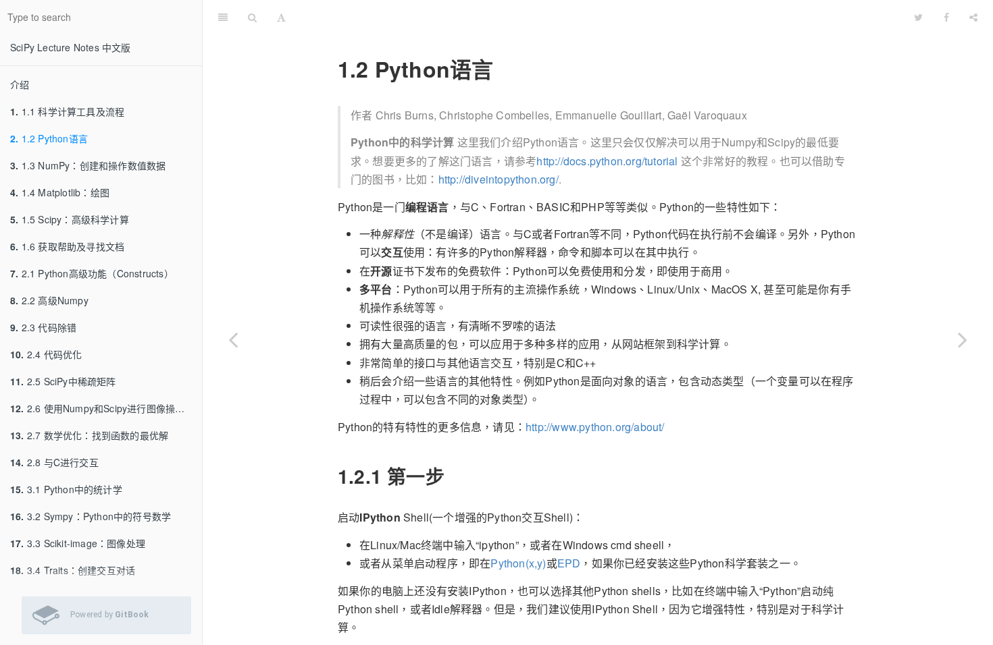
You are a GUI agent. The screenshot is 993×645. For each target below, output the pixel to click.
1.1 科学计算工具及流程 (67, 111)
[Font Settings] (281, 17)
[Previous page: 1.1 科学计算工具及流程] (233, 339)
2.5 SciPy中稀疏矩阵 (63, 381)
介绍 (19, 84)
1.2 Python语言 (49, 138)
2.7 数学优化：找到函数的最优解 (89, 435)
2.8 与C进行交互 (54, 462)
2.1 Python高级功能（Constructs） (92, 273)
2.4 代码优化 (46, 354)
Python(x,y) (518, 563)
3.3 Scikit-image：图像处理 (77, 543)
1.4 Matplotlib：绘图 (59, 192)
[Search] (252, 17)
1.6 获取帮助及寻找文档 (67, 246)
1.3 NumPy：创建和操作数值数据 (88, 165)
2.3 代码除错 (43, 327)
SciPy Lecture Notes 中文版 (70, 47)
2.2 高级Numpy (49, 300)
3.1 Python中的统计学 (66, 489)
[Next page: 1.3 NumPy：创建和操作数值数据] (962, 339)
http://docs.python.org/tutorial (607, 161)
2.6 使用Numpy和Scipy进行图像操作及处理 (106, 408)
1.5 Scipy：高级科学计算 (69, 219)
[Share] (973, 17)
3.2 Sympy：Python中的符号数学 (90, 516)
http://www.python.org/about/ (595, 426)
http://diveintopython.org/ (498, 179)
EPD (569, 563)
